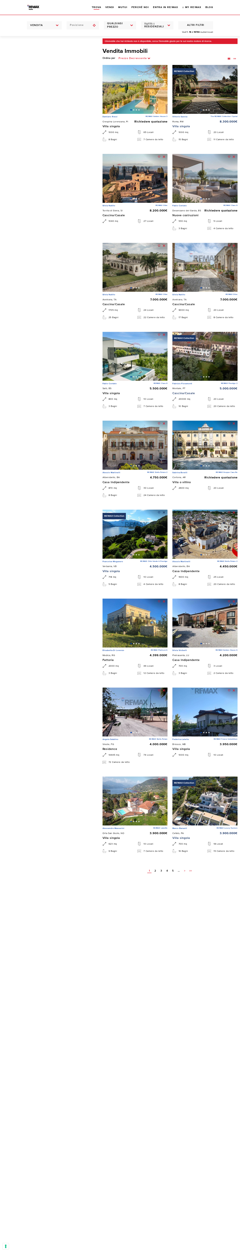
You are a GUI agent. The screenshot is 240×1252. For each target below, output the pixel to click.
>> (190, 871)
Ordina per (109, 58)
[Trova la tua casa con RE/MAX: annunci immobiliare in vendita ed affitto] (36, 7)
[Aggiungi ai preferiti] (159, 68)
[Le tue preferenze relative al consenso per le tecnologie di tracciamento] (6, 1246)
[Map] (49, 644)
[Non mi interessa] (164, 68)
